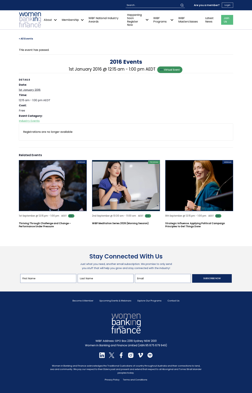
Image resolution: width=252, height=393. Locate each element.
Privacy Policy (112, 379)
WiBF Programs (160, 19)
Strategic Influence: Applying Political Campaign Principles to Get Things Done (195, 225)
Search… (131, 5)
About (48, 20)
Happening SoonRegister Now (134, 20)
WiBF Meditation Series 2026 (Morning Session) (120, 223)
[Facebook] (121, 357)
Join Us (226, 19)
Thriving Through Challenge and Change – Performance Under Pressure (45, 225)
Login (227, 5)
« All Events (26, 38)
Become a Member (83, 301)
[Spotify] (150, 357)
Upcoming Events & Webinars (115, 301)
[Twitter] (111, 357)
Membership (70, 20)
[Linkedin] (102, 357)
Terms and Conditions (135, 379)
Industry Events (29, 121)
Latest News (209, 19)
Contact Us (173, 301)
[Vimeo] (140, 357)
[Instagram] (131, 357)
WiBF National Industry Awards (103, 19)
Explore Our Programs (149, 301)
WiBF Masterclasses (188, 19)
